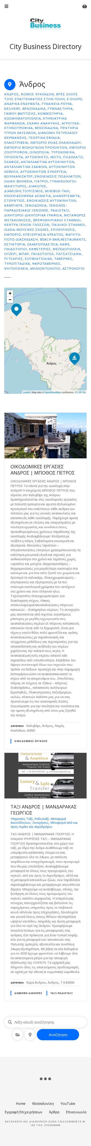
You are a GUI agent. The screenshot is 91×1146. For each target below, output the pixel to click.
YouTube (68, 1103)
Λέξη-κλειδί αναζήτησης (10, 1022)
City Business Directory (45, 46)
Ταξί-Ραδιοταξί (61, 993)
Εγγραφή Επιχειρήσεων (23, 1112)
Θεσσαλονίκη (43, 1103)
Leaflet (26, 392)
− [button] (10, 299)
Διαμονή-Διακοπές (28, 993)
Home (20, 1103)
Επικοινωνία (76, 1112)
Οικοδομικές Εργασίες (31, 741)
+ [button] (10, 293)
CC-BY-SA (80, 392)
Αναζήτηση (58, 1034)
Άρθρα (54, 1112)
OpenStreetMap (52, 392)
